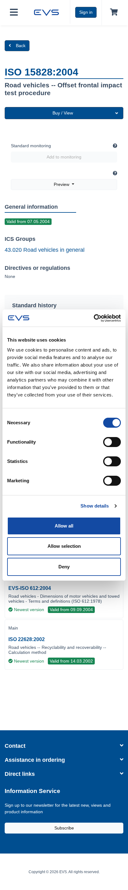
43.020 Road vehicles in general (45, 250)
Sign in (86, 12)
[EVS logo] (46, 12)
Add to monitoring (64, 156)
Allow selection (64, 546)
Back (20, 45)
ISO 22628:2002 (26, 639)
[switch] (112, 442)
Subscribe (64, 827)
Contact (15, 746)
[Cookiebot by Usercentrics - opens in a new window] (93, 318)
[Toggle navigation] (14, 12)
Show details (94, 505)
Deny (64, 566)
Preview (62, 184)
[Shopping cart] (112, 12)
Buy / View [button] (63, 112)
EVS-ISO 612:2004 (29, 588)
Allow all (64, 525)
